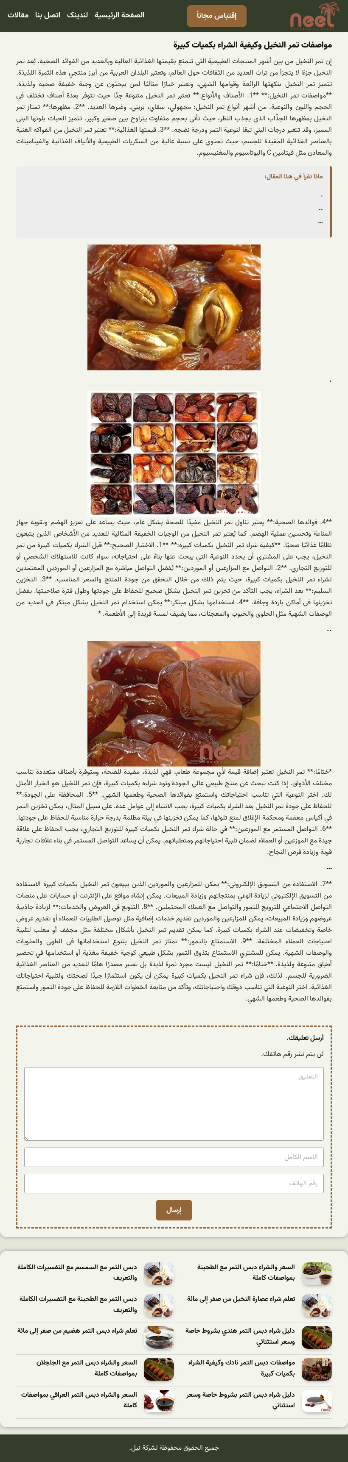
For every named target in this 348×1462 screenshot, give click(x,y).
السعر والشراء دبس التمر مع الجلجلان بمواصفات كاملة (86, 1368)
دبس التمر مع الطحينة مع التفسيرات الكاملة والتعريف (78, 1305)
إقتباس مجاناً (216, 16)
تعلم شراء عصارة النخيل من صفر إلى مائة (241, 1299)
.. (321, 208)
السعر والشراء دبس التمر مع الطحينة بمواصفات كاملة (246, 1273)
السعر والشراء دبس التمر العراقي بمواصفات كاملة (79, 1401)
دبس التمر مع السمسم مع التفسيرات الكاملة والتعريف (77, 1273)
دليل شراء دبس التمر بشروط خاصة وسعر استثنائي (240, 1401)
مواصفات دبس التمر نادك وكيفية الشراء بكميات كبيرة (241, 1368)
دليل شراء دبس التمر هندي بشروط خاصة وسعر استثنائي (240, 1337)
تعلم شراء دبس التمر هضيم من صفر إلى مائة (77, 1331)
